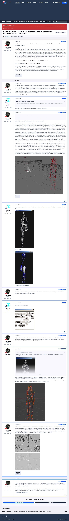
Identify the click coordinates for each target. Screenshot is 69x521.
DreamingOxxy (8, 47)
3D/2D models (20, 36)
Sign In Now (50, 502)
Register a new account (19, 502)
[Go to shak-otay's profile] (8, 100)
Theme (4, 519)
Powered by (62, 519)
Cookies (12, 519)
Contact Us (8, 519)
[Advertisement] (34, 13)
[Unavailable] (28, 156)
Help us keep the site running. (9, 25)
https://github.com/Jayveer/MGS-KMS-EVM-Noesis (39, 60)
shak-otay (8, 103)
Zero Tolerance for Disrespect (9, 28)
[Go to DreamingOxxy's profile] (3, 36)
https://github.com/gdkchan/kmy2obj (33, 63)
